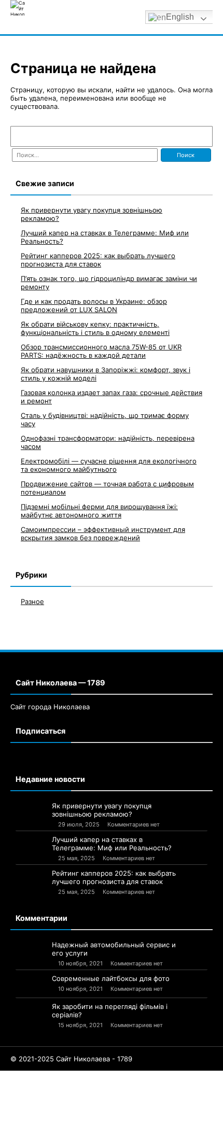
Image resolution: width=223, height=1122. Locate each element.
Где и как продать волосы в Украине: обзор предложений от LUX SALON (94, 305)
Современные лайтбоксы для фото (111, 978)
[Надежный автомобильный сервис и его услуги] (31, 949)
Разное (32, 601)
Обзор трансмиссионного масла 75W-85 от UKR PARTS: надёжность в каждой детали (101, 351)
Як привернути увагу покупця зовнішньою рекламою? (101, 810)
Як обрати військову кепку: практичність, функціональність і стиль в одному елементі (95, 328)
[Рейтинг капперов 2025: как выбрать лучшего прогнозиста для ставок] (31, 878)
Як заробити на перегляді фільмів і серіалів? (110, 1010)
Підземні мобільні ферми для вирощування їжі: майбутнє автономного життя (99, 510)
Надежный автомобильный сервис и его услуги (114, 949)
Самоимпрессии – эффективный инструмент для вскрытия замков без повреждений (103, 533)
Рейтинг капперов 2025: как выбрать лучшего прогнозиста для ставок (98, 259)
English (180, 16)
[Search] (200, 136)
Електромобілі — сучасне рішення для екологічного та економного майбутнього (109, 465)
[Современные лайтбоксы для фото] (31, 984)
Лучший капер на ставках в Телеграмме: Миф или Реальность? (112, 843)
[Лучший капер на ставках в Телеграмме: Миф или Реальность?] (31, 844)
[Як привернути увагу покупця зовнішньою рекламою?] (31, 812)
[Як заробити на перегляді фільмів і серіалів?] (31, 1017)
